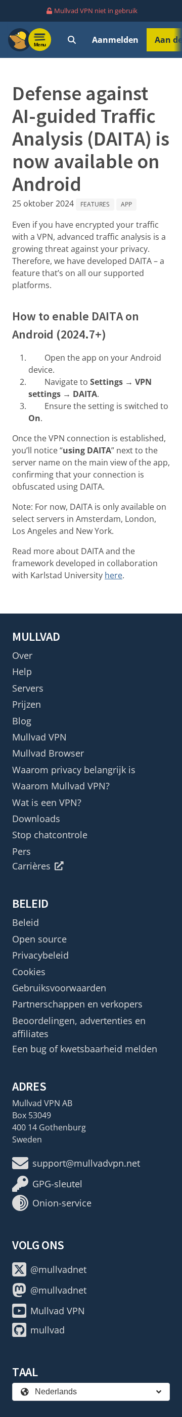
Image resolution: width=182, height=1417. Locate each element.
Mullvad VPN (39, 737)
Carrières (31, 866)
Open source (39, 939)
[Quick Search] (72, 39)
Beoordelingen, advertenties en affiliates (79, 1027)
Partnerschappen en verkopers (77, 1004)
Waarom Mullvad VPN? (61, 786)
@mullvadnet (58, 1269)
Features (95, 204)
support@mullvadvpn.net (86, 1163)
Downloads (36, 819)
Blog (21, 721)
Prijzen (26, 704)
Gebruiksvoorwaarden (59, 988)
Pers (21, 851)
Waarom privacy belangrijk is (73, 770)
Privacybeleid (40, 955)
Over (22, 655)
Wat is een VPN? (46, 802)
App (126, 204)
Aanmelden (115, 39)
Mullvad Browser (48, 753)
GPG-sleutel (57, 1184)
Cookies (29, 972)
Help (22, 671)
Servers (27, 688)
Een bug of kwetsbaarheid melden (84, 1049)
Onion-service (62, 1203)
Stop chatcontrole (49, 835)
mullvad (47, 1330)
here (113, 575)
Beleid (25, 922)
